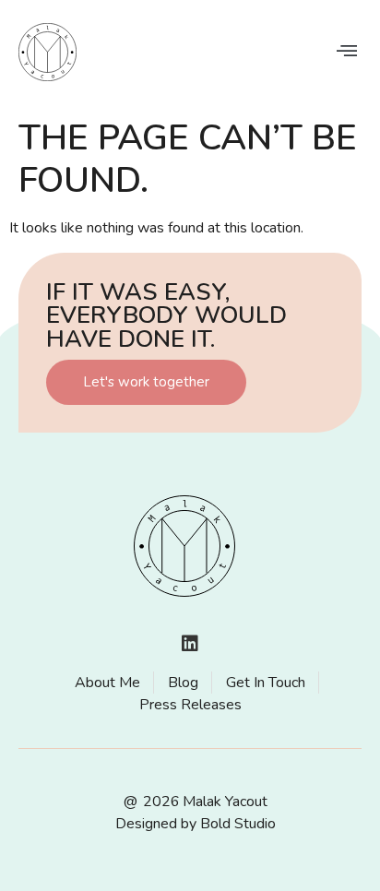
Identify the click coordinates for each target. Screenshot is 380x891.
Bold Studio (238, 824)
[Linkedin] (190, 644)
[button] (346, 50)
